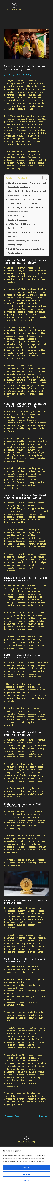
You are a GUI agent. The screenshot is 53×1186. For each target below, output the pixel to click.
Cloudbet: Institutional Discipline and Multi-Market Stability (27, 193)
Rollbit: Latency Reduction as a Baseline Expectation (23, 218)
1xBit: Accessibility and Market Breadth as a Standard (23, 226)
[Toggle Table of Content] (43, 178)
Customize (26, 1174)
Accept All (26, 1167)
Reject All (26, 1181)
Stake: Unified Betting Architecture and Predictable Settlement (27, 185)
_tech (9, 74)
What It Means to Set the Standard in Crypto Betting (26, 251)
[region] (26, 1166)
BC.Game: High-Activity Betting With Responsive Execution (25, 209)
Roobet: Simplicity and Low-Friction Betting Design (25, 242)
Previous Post (10, 1116)
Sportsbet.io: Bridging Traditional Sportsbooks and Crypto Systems (25, 201)
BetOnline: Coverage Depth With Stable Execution (26, 234)
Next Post (44, 1116)
